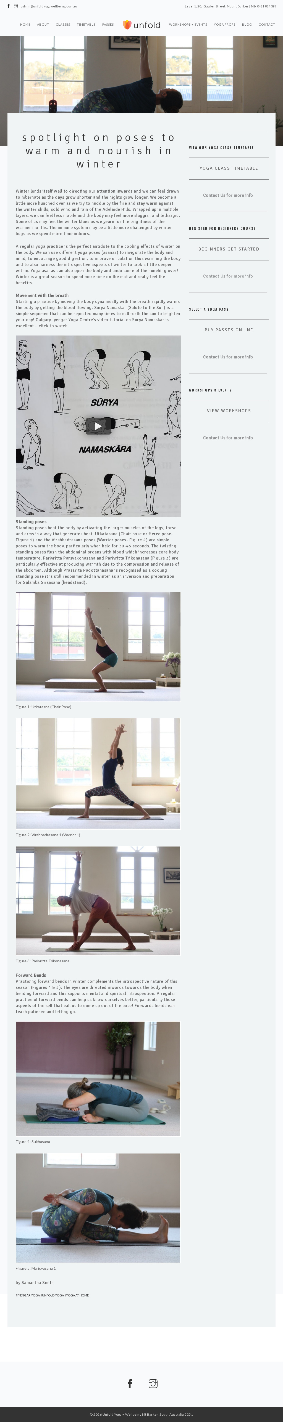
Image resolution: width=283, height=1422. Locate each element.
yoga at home (77, 1295)
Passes (108, 24)
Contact (267, 24)
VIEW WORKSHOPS (229, 411)
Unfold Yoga (53, 1295)
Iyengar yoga (28, 1295)
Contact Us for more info (228, 276)
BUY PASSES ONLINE (229, 330)
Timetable (86, 24)
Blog (247, 24)
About (43, 24)
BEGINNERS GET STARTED (229, 249)
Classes (63, 24)
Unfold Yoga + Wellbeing (122, 1414)
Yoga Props (224, 24)
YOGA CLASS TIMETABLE (229, 168)
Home (25, 24)
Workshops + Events (188, 24)
